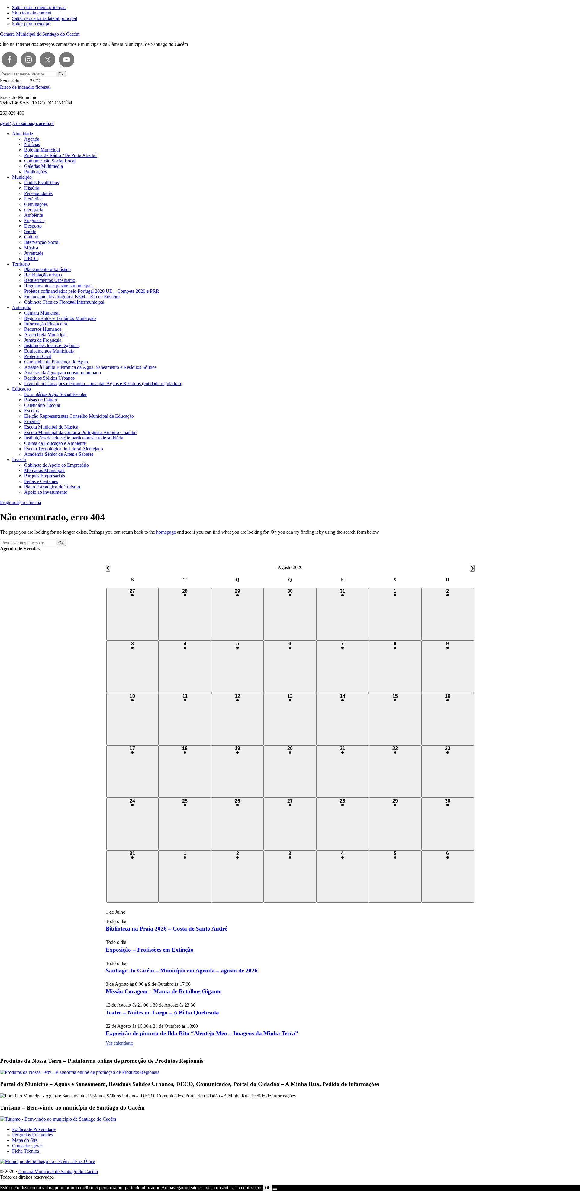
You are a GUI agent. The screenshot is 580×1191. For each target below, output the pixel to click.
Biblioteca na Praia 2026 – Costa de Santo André (166, 928)
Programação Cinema (20, 502)
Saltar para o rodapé (31, 23)
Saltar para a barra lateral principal (44, 18)
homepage (166, 532)
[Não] (274, 1189)
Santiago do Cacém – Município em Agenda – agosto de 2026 (182, 970)
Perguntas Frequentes (32, 1134)
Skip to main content (31, 12)
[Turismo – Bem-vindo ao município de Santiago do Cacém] (58, 1119)
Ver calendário (119, 1043)
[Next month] (472, 568)
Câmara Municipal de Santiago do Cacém (39, 34)
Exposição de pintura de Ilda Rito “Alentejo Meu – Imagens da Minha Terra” (202, 1033)
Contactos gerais (28, 1145)
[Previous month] (108, 568)
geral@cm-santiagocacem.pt (27, 123)
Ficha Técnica (25, 1151)
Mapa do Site (24, 1140)
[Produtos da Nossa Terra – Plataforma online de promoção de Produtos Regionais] (79, 1072)
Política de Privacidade (34, 1129)
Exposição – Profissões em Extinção (150, 950)
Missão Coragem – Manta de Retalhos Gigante (163, 991)
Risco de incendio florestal (25, 87)
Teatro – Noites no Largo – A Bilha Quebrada (162, 1012)
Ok (267, 1188)
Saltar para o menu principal (39, 7)
